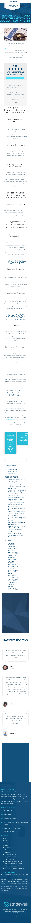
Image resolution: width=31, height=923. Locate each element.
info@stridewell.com (10, 818)
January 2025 (12, 550)
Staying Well (12, 473)
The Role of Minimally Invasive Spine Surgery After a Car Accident (17, 519)
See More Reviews (15, 78)
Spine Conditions (13, 471)
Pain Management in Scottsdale (14, 863)
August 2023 (12, 572)
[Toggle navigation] (25, 7)
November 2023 (13, 566)
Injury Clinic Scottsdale (11, 857)
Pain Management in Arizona (13, 861)
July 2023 (11, 573)
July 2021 (10, 586)
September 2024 (13, 557)
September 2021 (13, 582)
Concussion (11, 468)
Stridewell (14, 909)
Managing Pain (12, 469)
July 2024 (11, 561)
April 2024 (11, 563)
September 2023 (13, 570)
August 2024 (12, 559)
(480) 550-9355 (8, 810)
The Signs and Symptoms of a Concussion (23, 437)
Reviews (7, 850)
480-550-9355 (15, 1)
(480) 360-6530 (8, 814)
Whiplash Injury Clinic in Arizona (14, 868)
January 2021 (12, 588)
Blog (6, 845)
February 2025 (12, 548)
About (6, 840)
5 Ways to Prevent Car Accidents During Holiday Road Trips (15, 535)
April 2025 (11, 545)
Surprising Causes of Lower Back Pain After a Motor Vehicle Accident (16, 499)
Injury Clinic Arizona (10, 854)
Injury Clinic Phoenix (11, 859)
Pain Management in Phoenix (14, 866)
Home (7, 838)
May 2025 (11, 543)
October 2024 (12, 555)
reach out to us (10, 419)
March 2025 (11, 546)
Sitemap (7, 911)
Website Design (16, 911)
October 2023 (12, 568)
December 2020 (13, 590)
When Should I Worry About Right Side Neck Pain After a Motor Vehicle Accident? (16, 513)
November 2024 (13, 554)
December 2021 (13, 577)
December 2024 (13, 552)
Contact (7, 852)
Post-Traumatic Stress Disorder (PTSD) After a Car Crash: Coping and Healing (10, 443)
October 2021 (12, 581)
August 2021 (12, 584)
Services (7, 843)
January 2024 (12, 564)
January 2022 (12, 575)
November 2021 (13, 579)
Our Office (8, 847)
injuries (6, 48)
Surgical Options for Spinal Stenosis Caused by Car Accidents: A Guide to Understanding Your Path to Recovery (16, 506)
